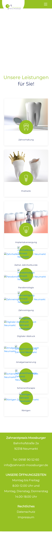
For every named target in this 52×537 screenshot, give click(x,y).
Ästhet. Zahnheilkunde (26, 265)
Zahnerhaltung (26, 139)
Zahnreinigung (26, 310)
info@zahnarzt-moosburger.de (26, 465)
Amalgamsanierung (26, 362)
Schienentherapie (26, 388)
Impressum (26, 517)
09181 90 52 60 (28, 459)
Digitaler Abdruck (26, 336)
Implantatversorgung (26, 242)
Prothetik (26, 191)
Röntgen (26, 410)
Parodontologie (26, 287)
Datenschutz (26, 511)
